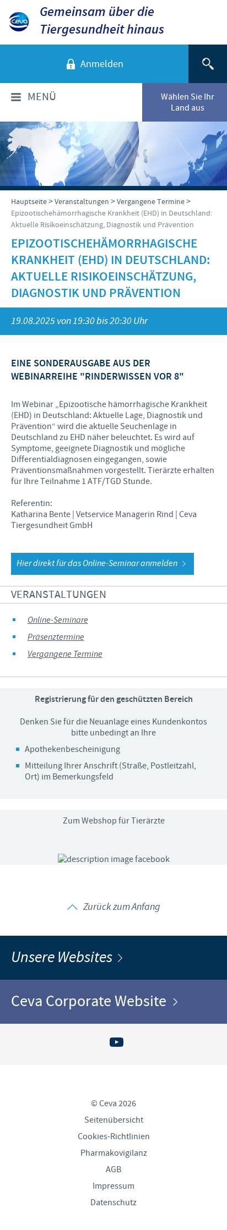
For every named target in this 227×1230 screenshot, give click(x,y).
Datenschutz (113, 1202)
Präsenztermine (56, 637)
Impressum (113, 1185)
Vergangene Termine (65, 654)
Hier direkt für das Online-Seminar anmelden (97, 563)
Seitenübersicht (113, 1119)
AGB (113, 1169)
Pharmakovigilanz (113, 1152)
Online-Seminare (58, 620)
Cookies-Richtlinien (114, 1136)
